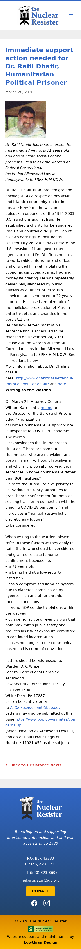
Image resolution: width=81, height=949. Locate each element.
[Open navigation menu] (71, 16)
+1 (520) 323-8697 (41, 873)
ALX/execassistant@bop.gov (35, 707)
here (62, 384)
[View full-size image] (40, 119)
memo (46, 408)
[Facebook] (34, 903)
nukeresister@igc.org (41, 880)
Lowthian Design (40, 942)
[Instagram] (46, 903)
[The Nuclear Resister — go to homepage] (39, 16)
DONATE (40, 891)
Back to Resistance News (35, 765)
